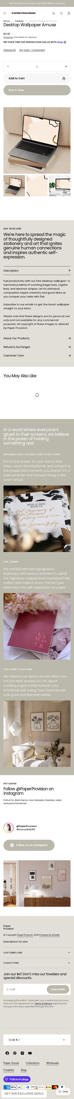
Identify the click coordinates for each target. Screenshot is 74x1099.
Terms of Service (43, 1003)
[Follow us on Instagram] (8, 828)
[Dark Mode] (53, 13)
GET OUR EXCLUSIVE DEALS (24, 1093)
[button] (5, 13)
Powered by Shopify (49, 934)
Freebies (19, 21)
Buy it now (16, 90)
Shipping (8, 37)
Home (6, 21)
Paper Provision (25, 934)
